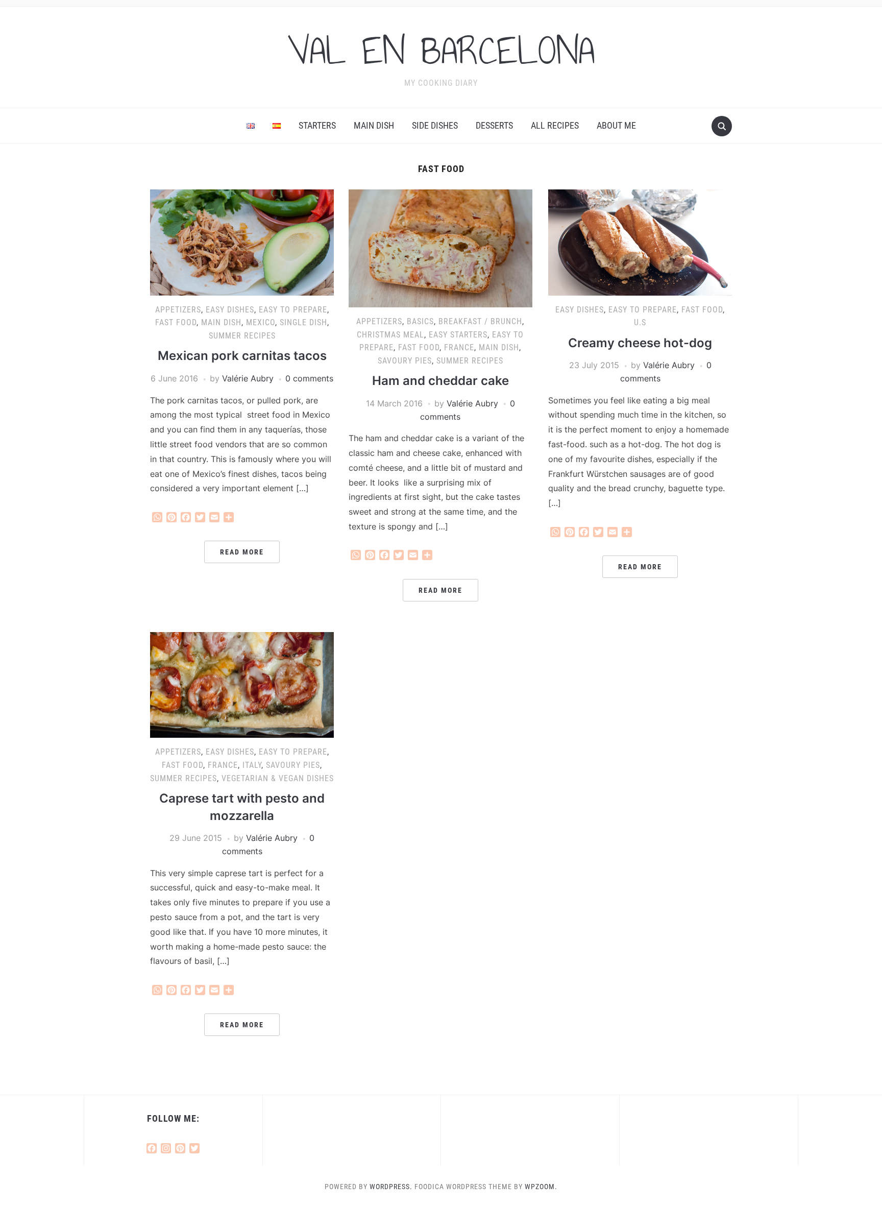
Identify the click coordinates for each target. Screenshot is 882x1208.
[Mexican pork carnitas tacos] (242, 241)
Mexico (260, 322)
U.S (640, 322)
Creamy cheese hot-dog (640, 342)
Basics (420, 321)
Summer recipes (242, 336)
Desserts (494, 125)
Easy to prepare (293, 310)
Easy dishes (230, 310)
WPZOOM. (541, 1186)
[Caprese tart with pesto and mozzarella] (242, 684)
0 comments (309, 378)
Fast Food (176, 322)
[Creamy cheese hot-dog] (640, 241)
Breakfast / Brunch (480, 321)
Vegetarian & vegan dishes (278, 778)
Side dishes (435, 125)
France (459, 347)
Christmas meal (390, 335)
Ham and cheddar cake (440, 380)
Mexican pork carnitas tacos (242, 355)
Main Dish (374, 125)
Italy (251, 765)
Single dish (303, 322)
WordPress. (391, 1186)
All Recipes (555, 125)
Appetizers (178, 310)
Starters (317, 125)
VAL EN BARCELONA (441, 50)
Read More (242, 552)
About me (616, 125)
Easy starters (458, 335)
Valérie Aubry (248, 378)
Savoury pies (405, 361)
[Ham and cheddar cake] (440, 248)
